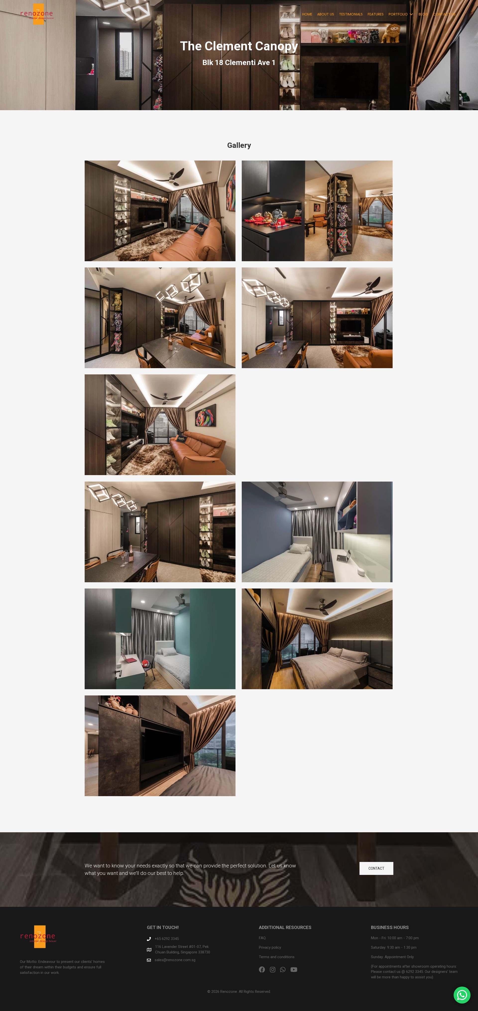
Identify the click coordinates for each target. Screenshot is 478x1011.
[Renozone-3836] (317, 317)
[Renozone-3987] (160, 745)
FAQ (262, 938)
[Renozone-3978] (317, 639)
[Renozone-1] (160, 211)
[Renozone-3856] (317, 424)
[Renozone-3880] (160, 532)
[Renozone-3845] (160, 424)
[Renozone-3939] (160, 639)
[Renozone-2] (317, 211)
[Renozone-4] (160, 317)
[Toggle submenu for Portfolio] (411, 14)
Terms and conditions (277, 957)
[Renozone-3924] (317, 532)
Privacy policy (270, 947)
